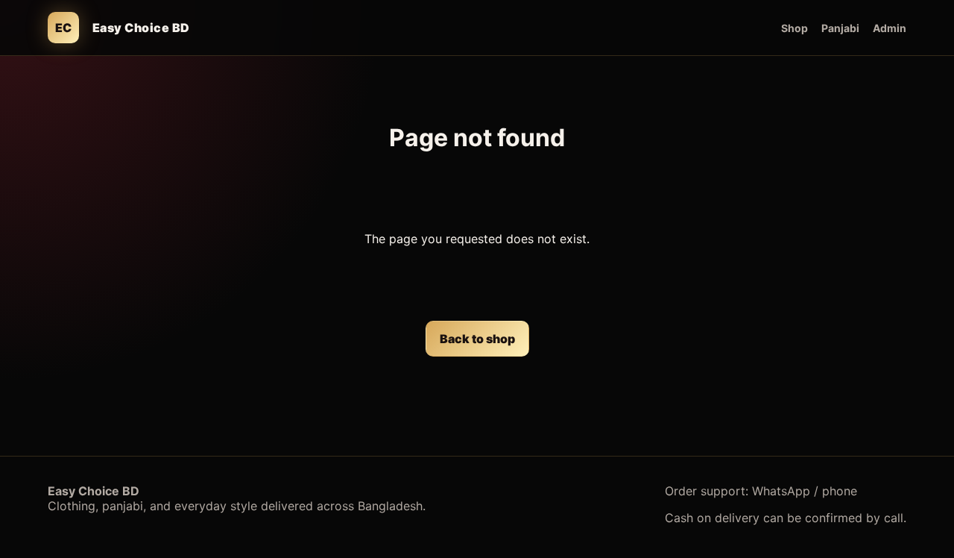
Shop (794, 28)
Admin (889, 28)
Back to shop (477, 338)
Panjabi (840, 28)
